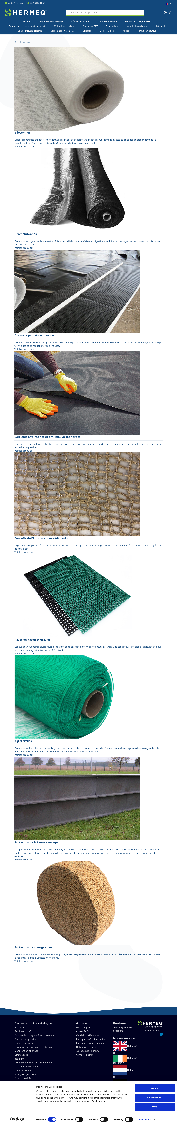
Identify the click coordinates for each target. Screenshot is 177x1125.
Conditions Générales (87, 1035)
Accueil (15, 42)
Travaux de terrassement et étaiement (27, 26)
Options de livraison (86, 1046)
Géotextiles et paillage (63, 26)
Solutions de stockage (26, 1066)
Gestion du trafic (23, 1031)
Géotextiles (22, 132)
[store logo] (26, 12)
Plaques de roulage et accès (138, 21)
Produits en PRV (90, 26)
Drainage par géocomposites (34, 335)
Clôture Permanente (107, 21)
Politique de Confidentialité (90, 1039)
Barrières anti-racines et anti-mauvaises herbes (47, 437)
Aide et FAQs (83, 1031)
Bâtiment (160, 26)
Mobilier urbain (22, 1070)
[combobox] (105, 13)
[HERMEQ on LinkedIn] (161, 1033)
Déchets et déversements (62, 31)
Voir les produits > (24, 146)
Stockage (87, 31)
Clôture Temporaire (80, 21)
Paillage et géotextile (25, 1074)
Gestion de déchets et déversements (34, 1062)
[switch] (79, 1119)
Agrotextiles (23, 741)
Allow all (155, 1088)
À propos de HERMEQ (87, 1050)
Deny (154, 1106)
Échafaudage (112, 26)
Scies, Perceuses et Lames (30, 31)
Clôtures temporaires (25, 1039)
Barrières (27, 21)
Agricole (127, 31)
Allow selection (154, 1097)
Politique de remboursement (91, 1043)
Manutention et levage (26, 1050)
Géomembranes (25, 234)
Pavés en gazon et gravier (32, 639)
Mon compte (83, 1027)
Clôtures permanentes (26, 1043)
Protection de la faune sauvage (36, 842)
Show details (144, 1119)
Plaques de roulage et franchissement (34, 1035)
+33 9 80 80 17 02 (37, 3)
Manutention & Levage (137, 26)
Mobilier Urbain (107, 31)
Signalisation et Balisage (51, 21)
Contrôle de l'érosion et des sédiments (41, 538)
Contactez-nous (84, 1054)
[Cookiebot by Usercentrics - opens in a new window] (17, 1119)
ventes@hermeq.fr (16, 3)
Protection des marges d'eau (34, 947)
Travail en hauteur (147, 31)
